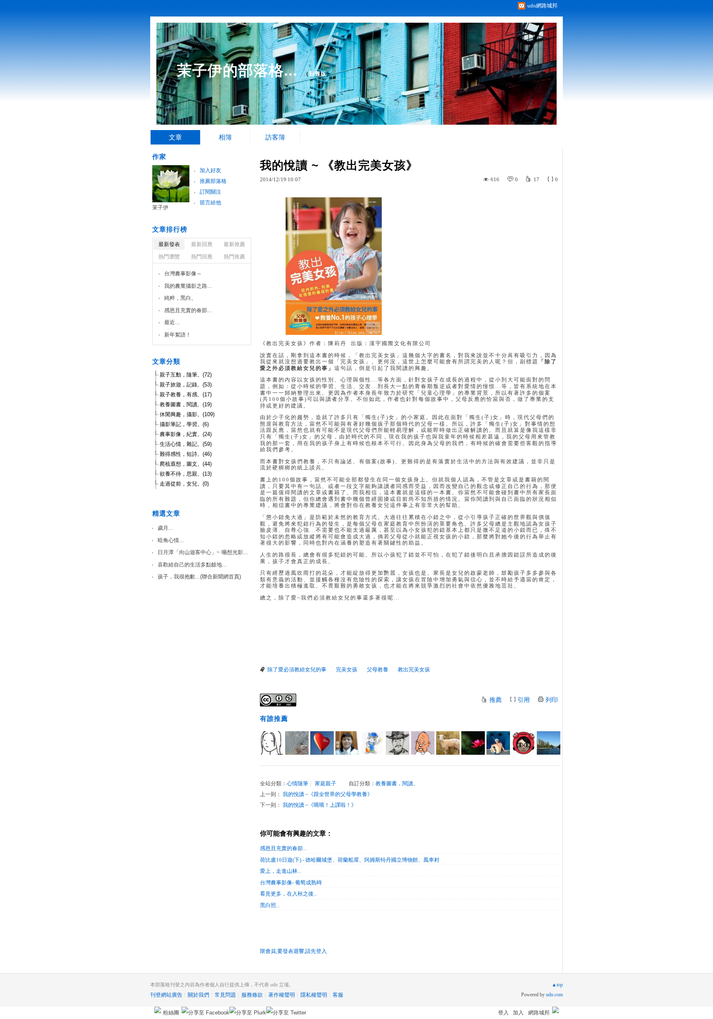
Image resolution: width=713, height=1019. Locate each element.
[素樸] (297, 743)
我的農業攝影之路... (188, 286)
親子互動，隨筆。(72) (186, 375)
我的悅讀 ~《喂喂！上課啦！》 (319, 805)
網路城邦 (539, 1013)
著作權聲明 (281, 995)
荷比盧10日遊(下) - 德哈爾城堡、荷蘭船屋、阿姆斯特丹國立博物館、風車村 (349, 860)
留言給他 (210, 202)
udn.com (554, 995)
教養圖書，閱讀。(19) (186, 404)
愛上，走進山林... (280, 871)
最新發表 (169, 244)
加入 (518, 1013)
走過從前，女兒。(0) (184, 484)
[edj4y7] (523, 743)
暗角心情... (171, 540)
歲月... (165, 528)
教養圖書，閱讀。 (396, 783)
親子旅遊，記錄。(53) (186, 385)
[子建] (422, 743)
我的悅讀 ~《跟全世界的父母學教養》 (328, 794)
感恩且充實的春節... (283, 848)
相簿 (225, 137)
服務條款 (252, 995)
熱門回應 (201, 257)
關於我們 (198, 995)
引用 (523, 700)
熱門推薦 (234, 257)
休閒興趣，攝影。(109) (187, 414)
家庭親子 (325, 783)
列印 (551, 700)
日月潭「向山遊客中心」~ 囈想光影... (203, 552)
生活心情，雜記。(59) (186, 444)
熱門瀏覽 (169, 257)
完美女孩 (346, 669)
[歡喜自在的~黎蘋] (548, 743)
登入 (503, 1013)
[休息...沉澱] (498, 743)
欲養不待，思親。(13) (186, 474)
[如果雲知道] (473, 743)
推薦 (495, 700)
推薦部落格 (213, 181)
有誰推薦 (274, 718)
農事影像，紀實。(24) (186, 434)
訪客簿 (275, 137)
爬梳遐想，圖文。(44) (186, 464)
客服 (338, 995)
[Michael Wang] (397, 743)
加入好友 (210, 170)
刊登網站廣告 (166, 995)
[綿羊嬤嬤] (448, 743)
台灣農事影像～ (183, 273)
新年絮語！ (177, 335)
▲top (557, 985)
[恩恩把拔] (322, 743)
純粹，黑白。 (180, 298)
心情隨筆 (297, 783)
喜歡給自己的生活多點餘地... (192, 565)
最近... (172, 322)
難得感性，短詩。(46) (186, 454)
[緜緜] (347, 743)
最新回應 (201, 244)
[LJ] (372, 743)
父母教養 (377, 669)
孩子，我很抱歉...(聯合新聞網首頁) (199, 576)
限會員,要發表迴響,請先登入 (293, 951)
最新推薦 (234, 244)
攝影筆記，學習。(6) (184, 424)
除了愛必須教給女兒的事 (296, 669)
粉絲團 (171, 1013)
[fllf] (271, 743)
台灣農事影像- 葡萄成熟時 (291, 882)
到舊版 (317, 74)
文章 (175, 137)
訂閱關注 (210, 192)
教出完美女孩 (414, 669)
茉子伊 (160, 207)
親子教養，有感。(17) (186, 394)
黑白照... (270, 905)
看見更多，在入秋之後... (288, 894)
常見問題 (225, 995)
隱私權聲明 (313, 995)
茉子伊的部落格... (237, 70)
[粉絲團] (157, 1010)
